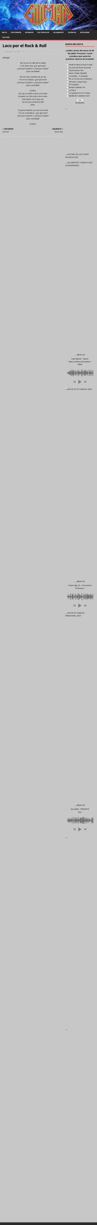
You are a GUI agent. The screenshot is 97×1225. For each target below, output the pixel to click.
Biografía (29, 32)
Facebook (72, 32)
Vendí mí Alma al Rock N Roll (80, 64)
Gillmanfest (58, 32)
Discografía (16, 32)
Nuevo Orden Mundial (78, 73)
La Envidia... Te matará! (78, 76)
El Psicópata (74, 84)
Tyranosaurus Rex (76, 70)
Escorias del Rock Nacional (80, 67)
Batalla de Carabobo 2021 (79, 96)
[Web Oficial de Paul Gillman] (48, 28)
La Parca (72, 90)
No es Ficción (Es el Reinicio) (80, 79)
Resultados (79, 103)
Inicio (4, 32)
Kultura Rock (43, 32)
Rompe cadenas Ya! (77, 87)
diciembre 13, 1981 (13, 51)
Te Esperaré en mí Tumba (79, 93)
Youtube (5, 37)
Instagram (84, 32)
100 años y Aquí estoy (78, 82)
